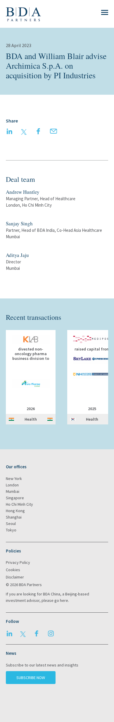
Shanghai (14, 517)
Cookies (13, 569)
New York (14, 478)
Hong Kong (15, 510)
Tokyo (11, 530)
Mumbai (12, 491)
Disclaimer (15, 577)
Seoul (11, 523)
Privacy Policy (18, 562)
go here (61, 600)
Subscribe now (30, 677)
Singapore (15, 497)
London (12, 485)
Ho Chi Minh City (19, 504)
